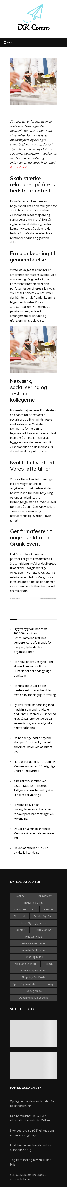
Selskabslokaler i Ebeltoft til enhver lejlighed (28, 1177)
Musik (49, 963)
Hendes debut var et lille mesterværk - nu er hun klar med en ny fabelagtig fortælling (35, 690)
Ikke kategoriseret (33, 943)
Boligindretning (33, 902)
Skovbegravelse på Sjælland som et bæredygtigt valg (32, 1133)
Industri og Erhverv (33, 950)
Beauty (19, 895)
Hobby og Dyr (44, 929)
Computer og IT (24, 909)
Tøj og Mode (33, 991)
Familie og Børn (43, 916)
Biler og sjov (44, 895)
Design (48, 909)
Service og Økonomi (33, 970)
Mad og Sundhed (25, 963)
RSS (13, 615)
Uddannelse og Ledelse (33, 997)
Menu (10, 42)
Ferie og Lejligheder (33, 923)
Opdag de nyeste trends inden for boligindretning (32, 1103)
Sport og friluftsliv (24, 984)
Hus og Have (33, 936)
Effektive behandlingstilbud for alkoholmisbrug (30, 1147)
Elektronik (20, 916)
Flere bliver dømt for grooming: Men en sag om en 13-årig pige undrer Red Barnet (35, 766)
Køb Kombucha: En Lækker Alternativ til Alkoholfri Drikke (30, 1118)
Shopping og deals (33, 977)
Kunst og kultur (33, 957)
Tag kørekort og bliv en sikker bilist (30, 1162)
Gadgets (19, 929)
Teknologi (48, 984)
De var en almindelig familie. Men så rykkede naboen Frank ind (34, 833)
